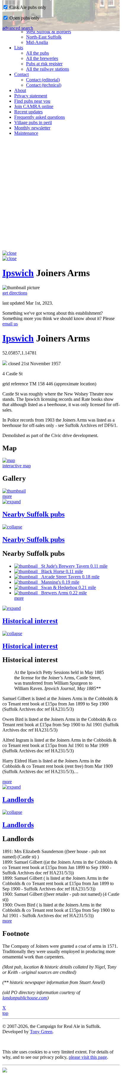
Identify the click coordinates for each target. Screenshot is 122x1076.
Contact (21, 74)
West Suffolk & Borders (48, 31)
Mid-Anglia (37, 42)
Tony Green (41, 1031)
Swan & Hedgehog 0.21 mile (67, 587)
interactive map (16, 465)
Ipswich (18, 273)
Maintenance (26, 133)
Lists (18, 47)
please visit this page (88, 1057)
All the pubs (37, 53)
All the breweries (42, 58)
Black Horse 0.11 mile (60, 571)
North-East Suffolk (44, 36)
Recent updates (28, 111)
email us (10, 323)
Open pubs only (23, 17)
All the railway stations (47, 69)
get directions (14, 292)
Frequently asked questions (39, 117)
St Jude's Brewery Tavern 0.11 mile (72, 566)
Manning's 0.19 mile (58, 582)
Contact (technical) (43, 85)
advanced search (17, 28)
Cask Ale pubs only (27, 7)
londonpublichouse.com (24, 997)
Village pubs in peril (33, 122)
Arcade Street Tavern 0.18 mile (68, 576)
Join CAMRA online (33, 106)
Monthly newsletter (32, 127)
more (7, 496)
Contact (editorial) (43, 79)
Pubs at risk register (44, 63)
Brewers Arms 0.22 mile (62, 592)
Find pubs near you (32, 101)
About (20, 90)
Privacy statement (30, 95)
